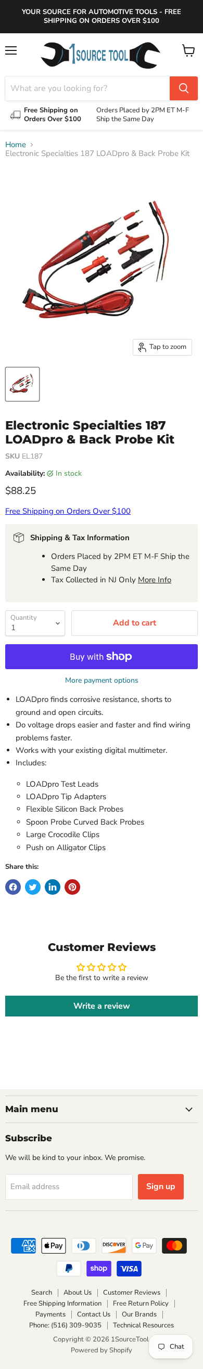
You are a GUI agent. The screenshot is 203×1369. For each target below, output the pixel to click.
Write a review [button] (101, 1006)
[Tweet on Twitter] (33, 887)
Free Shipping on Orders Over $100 (68, 511)
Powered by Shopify (101, 1350)
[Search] (184, 88)
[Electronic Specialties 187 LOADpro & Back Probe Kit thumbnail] (22, 384)
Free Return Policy (141, 1303)
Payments (50, 1314)
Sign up (160, 1186)
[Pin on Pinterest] (72, 887)
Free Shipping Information (62, 1303)
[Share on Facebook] (13, 887)
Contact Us (93, 1314)
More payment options (101, 680)
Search (41, 1292)
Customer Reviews (131, 1292)
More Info (154, 580)
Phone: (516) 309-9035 (65, 1325)
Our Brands (139, 1314)
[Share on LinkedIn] (52, 887)
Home (15, 144)
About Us (78, 1292)
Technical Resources (143, 1325)
